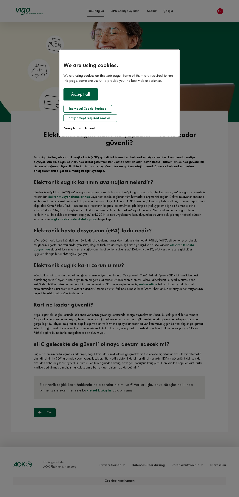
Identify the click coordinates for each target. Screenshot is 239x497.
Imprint (90, 128)
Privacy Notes (72, 128)
